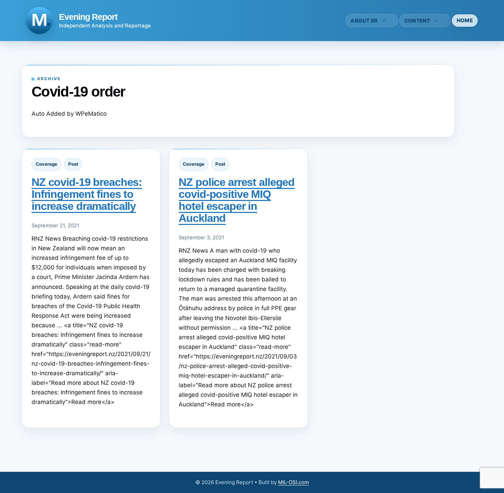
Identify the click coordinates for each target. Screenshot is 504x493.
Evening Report (88, 17)
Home (465, 20)
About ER (363, 20)
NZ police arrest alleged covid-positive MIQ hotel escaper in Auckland (237, 200)
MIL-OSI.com (293, 482)
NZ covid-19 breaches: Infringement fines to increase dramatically (87, 194)
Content (417, 20)
